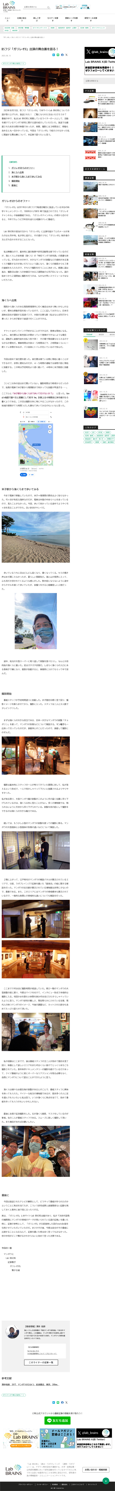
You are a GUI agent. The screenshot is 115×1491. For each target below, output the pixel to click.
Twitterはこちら (33, 1351)
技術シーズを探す (71, 19)
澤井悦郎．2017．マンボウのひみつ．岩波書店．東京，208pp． (30, 1385)
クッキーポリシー (42, 1484)
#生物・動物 (84, 28)
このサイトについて (77, 1484)
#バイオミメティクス (40, 28)
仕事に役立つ (21, 19)
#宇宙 (6, 30)
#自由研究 (88, 442)
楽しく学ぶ (36, 19)
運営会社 (64, 1484)
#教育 (52, 28)
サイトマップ (92, 1484)
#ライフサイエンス (98, 28)
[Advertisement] (36, 1295)
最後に (15, 185)
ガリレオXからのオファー (23, 168)
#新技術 (14, 30)
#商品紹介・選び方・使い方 (94, 439)
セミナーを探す (52, 19)
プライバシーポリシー (25, 1484)
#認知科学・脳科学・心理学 (67, 28)
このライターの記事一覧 (41, 1362)
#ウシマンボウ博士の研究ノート (13, 63)
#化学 (87, 432)
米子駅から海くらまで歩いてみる (27, 177)
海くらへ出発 (18, 172)
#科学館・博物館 (23, 28)
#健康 (97, 442)
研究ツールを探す (91, 19)
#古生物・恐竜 (9, 28)
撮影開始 (16, 181)
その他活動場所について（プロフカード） (42, 1353)
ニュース (7, 19)
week (101, 334)
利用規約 (55, 1484)
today (89, 334)
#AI (93, 432)
